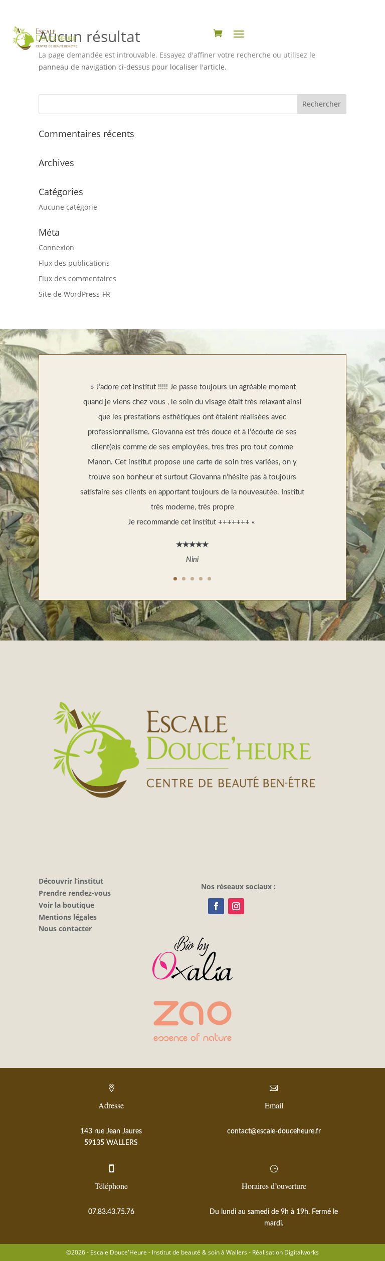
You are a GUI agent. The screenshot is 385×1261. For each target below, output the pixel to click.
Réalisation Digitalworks (285, 1252)
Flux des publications (74, 263)
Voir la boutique (66, 905)
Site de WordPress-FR (74, 294)
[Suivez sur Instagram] (236, 906)
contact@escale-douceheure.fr (274, 1131)
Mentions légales (68, 917)
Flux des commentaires (77, 278)
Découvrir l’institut (71, 881)
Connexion (56, 247)
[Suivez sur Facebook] (216, 906)
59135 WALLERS (111, 1142)
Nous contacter (65, 928)
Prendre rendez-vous (75, 893)
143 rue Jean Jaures (111, 1131)
